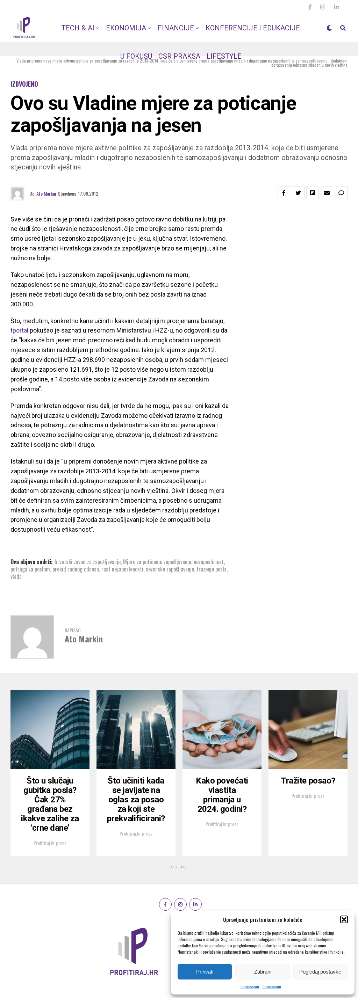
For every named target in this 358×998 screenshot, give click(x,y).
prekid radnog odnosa (75, 569)
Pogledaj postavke (320, 972)
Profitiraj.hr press (50, 842)
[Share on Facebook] (284, 193)
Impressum (250, 986)
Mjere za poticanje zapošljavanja (157, 561)
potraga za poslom (30, 569)
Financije (176, 28)
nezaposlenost (209, 561)
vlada (16, 576)
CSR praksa (179, 56)
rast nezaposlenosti (122, 569)
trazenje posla (211, 569)
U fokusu (136, 56)
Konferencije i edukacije (253, 28)
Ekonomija (126, 28)
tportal (20, 330)
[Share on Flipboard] (312, 193)
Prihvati (204, 972)
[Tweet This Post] (298, 193)
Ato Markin (46, 193)
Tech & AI (78, 28)
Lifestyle (224, 56)
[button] (344, 919)
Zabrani (262, 972)
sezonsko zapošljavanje (170, 569)
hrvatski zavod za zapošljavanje (88, 561)
